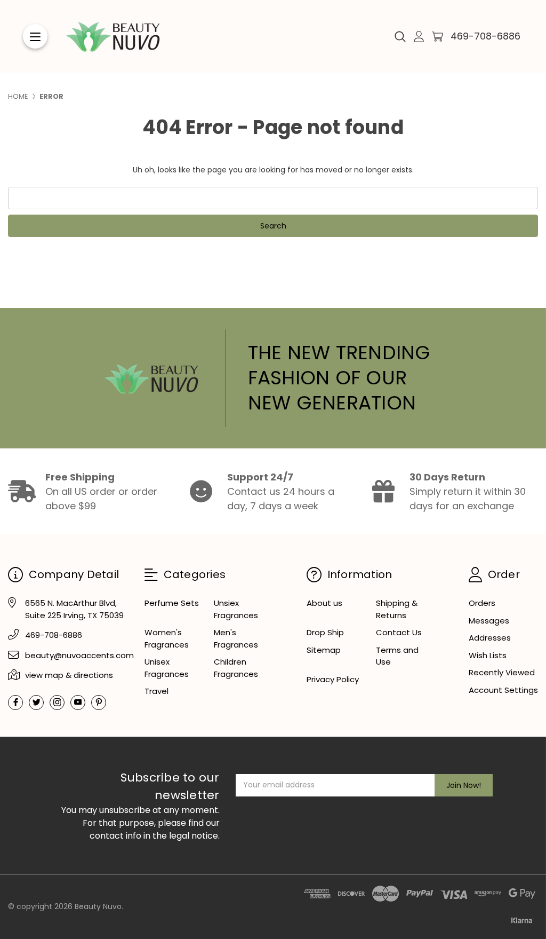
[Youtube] (77, 702)
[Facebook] (15, 702)
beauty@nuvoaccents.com (79, 655)
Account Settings (503, 690)
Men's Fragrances (236, 638)
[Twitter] (36, 702)
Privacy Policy (333, 679)
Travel (156, 691)
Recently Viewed (502, 672)
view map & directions (69, 675)
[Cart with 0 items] (437, 37)
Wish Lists (488, 655)
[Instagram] (57, 702)
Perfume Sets (171, 603)
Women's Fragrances (166, 638)
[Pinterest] (98, 702)
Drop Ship (325, 632)
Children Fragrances (236, 668)
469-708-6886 (485, 36)
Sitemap (324, 650)
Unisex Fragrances (166, 668)
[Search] (400, 36)
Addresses (490, 637)
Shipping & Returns (396, 609)
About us (324, 603)
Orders (482, 603)
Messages (489, 620)
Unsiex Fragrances (236, 609)
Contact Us (399, 632)
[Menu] (35, 36)
